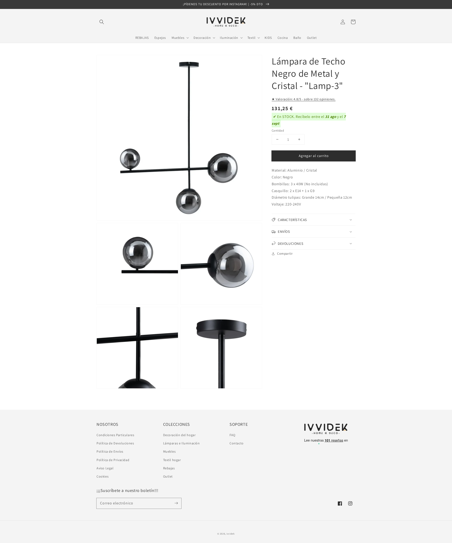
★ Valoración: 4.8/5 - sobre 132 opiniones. (303, 99)
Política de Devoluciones (115, 443)
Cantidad (278, 130)
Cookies (103, 476)
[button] (102, 22)
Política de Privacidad (113, 460)
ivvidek (230, 533)
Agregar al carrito (314, 155)
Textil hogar (172, 460)
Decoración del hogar (179, 435)
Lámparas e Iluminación (181, 443)
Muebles (169, 451)
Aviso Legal (105, 468)
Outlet (168, 476)
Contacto (237, 443)
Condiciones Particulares (115, 435)
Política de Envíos (110, 451)
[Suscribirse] (176, 503)
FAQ (232, 435)
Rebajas (169, 468)
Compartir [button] (285, 253)
